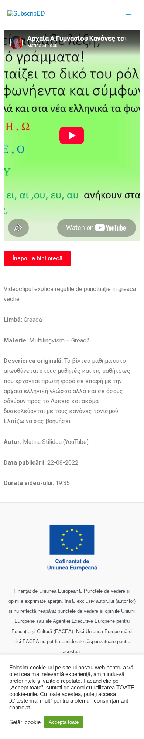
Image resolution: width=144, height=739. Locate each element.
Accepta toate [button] (64, 722)
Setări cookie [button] (25, 722)
